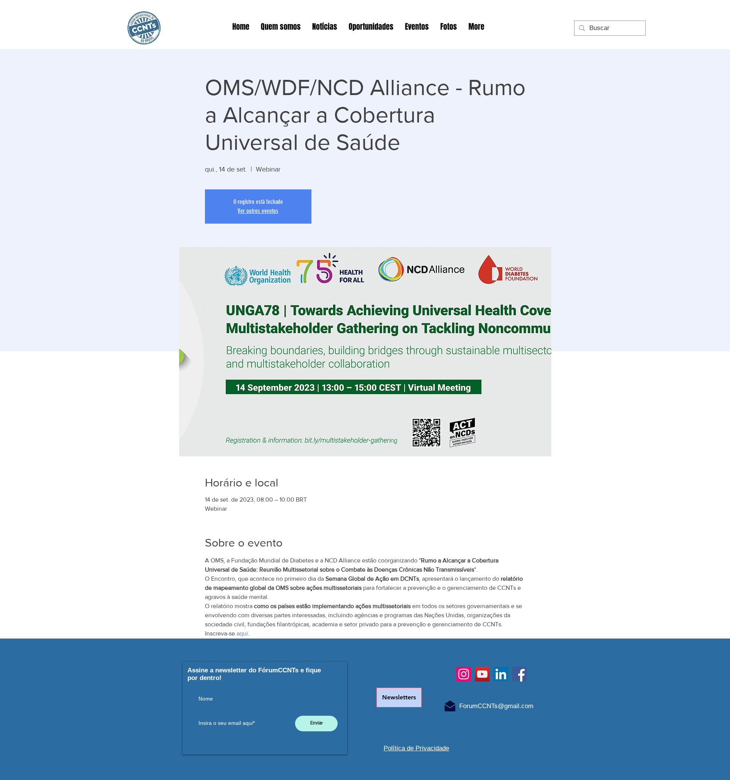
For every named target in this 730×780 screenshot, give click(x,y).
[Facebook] (519, 674)
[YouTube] (482, 674)
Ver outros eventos (258, 210)
